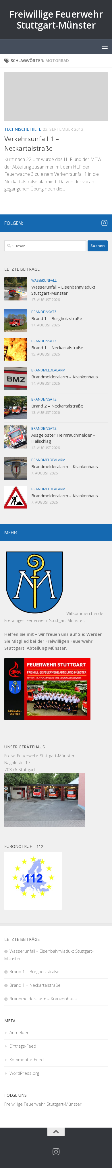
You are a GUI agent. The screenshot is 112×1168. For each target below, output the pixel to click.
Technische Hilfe (22, 129)
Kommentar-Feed (26, 1059)
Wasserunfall (44, 280)
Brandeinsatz (44, 311)
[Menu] (105, 46)
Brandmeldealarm (48, 370)
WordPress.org (24, 1073)
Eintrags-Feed (22, 1046)
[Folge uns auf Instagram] (104, 222)
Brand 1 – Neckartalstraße (57, 347)
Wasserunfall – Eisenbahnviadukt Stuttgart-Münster (63, 290)
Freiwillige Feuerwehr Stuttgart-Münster (56, 20)
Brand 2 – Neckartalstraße (57, 406)
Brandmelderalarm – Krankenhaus (64, 377)
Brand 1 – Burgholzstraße (56, 318)
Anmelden (19, 1032)
